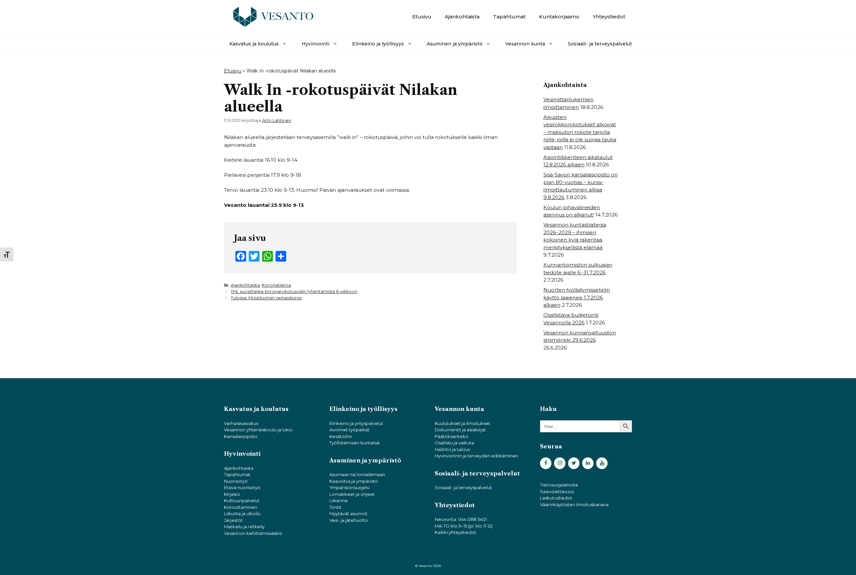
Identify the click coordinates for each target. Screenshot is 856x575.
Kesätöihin (340, 436)
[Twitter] (573, 463)
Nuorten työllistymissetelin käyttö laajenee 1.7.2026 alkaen (576, 297)
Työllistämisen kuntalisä (354, 442)
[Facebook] (545, 463)
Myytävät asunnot (348, 513)
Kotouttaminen (240, 507)
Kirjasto (232, 494)
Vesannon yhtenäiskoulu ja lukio (258, 429)
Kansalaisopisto (240, 436)
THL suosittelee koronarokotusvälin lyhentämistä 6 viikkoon (294, 291)
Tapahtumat (509, 16)
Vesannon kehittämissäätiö (253, 533)
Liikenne (338, 500)
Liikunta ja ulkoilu (242, 513)
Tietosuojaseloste (559, 484)
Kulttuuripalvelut (241, 500)
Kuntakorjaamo (559, 16)
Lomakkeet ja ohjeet (352, 494)
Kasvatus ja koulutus (254, 44)
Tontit (335, 507)
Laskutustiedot (556, 497)
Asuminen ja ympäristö (455, 44)
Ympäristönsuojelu (349, 487)
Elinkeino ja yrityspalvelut (356, 423)
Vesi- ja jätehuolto (348, 520)
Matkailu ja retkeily (244, 526)
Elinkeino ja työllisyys (378, 44)
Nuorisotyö (236, 481)
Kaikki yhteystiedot (455, 532)
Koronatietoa (276, 285)
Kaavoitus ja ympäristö (353, 481)
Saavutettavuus (557, 491)
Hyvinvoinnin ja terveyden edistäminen (476, 455)
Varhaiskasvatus (241, 423)
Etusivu (421, 16)
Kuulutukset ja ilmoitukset (462, 423)
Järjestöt (233, 520)
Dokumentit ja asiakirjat (460, 429)
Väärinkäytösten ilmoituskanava (574, 504)
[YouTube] (602, 463)
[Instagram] (559, 463)
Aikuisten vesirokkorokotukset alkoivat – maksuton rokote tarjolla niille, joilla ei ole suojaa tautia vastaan (579, 132)
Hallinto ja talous (452, 449)
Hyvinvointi (315, 44)
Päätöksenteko (451, 436)
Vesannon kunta (525, 44)
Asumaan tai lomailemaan (357, 474)
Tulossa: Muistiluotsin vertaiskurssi (266, 297)
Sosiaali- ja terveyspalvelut (600, 44)
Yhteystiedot (609, 16)
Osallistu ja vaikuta (454, 442)
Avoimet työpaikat (349, 429)
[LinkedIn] (588, 463)
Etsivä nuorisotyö (242, 487)
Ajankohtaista (462, 16)
